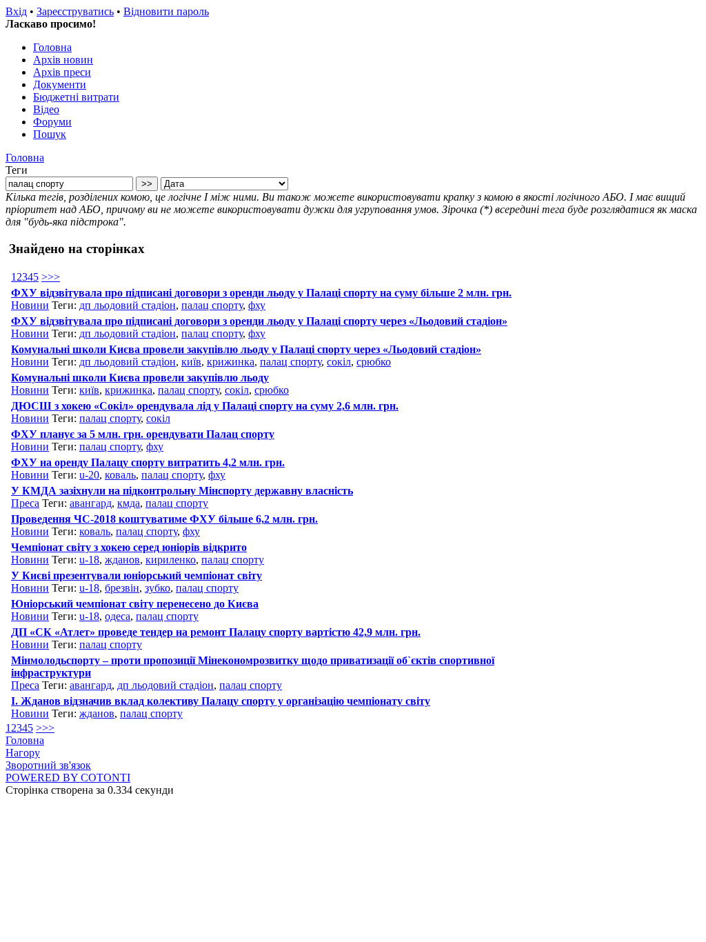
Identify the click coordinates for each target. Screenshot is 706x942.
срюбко (373, 362)
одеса (117, 616)
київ (191, 362)
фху (256, 305)
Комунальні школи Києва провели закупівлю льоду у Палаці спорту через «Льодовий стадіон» (246, 349)
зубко (157, 588)
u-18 (89, 559)
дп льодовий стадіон (127, 305)
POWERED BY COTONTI (68, 777)
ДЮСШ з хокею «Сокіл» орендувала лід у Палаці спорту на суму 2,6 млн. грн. (205, 406)
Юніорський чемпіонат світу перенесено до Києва (135, 604)
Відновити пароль (166, 11)
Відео (46, 109)
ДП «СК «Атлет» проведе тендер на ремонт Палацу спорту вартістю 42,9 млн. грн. (216, 632)
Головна (52, 47)
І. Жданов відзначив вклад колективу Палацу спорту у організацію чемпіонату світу (220, 701)
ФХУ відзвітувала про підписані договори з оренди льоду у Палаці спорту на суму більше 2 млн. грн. (261, 293)
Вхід (16, 11)
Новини (30, 305)
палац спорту (212, 305)
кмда (128, 503)
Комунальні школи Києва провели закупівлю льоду (140, 377)
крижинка (230, 362)
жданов (122, 559)
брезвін (122, 588)
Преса (25, 503)
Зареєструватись (75, 11)
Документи (59, 84)
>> (54, 277)
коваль (120, 475)
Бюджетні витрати (76, 97)
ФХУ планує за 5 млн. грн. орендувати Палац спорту (142, 434)
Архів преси (62, 72)
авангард (91, 503)
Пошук (49, 134)
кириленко (170, 559)
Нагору (23, 753)
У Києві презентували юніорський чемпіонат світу (136, 575)
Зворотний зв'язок (48, 765)
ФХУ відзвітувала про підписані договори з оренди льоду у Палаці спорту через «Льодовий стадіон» (259, 321)
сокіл (339, 362)
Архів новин (63, 60)
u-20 (89, 475)
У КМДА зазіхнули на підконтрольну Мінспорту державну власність (182, 491)
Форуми (52, 122)
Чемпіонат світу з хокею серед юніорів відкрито (129, 547)
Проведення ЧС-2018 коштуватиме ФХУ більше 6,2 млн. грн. (164, 519)
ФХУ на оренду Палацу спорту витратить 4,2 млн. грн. (148, 462)
